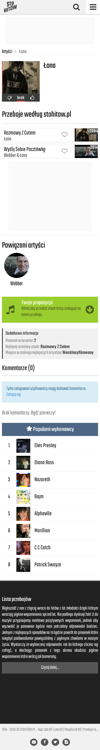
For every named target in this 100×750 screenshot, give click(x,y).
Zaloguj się (13, 394)
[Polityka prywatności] (66, 742)
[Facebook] (44, 742)
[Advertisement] (50, 31)
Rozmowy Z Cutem (55, 347)
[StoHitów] (10, 7)
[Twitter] (55, 742)
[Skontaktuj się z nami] (34, 742)
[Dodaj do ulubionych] (64, 135)
